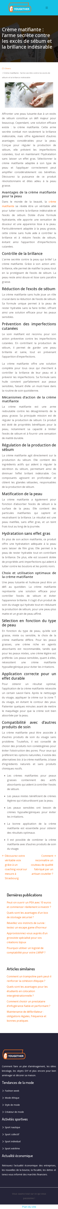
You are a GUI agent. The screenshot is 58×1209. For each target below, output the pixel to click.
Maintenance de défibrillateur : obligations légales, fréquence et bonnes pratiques (26, 1016)
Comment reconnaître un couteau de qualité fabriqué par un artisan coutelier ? (42, 865)
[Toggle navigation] (46, 7)
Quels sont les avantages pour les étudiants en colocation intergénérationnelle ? (27, 991)
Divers (8, 68)
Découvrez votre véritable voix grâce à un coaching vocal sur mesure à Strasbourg (16, 867)
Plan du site (29, 1207)
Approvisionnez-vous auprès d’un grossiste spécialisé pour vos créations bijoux (27, 937)
